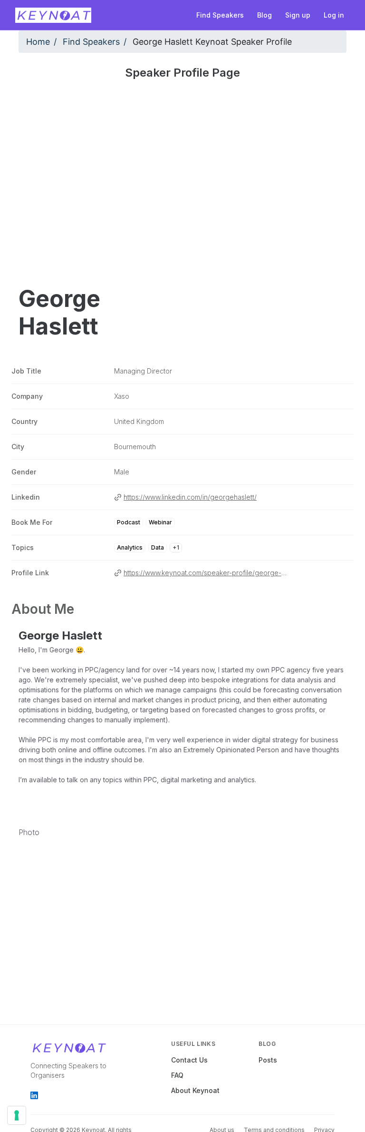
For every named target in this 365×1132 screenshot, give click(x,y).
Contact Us (189, 1060)
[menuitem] (220, 15)
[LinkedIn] (34, 1095)
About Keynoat (195, 1090)
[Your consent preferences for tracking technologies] (17, 1115)
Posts (268, 1060)
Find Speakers (91, 42)
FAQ (177, 1075)
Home (38, 42)
